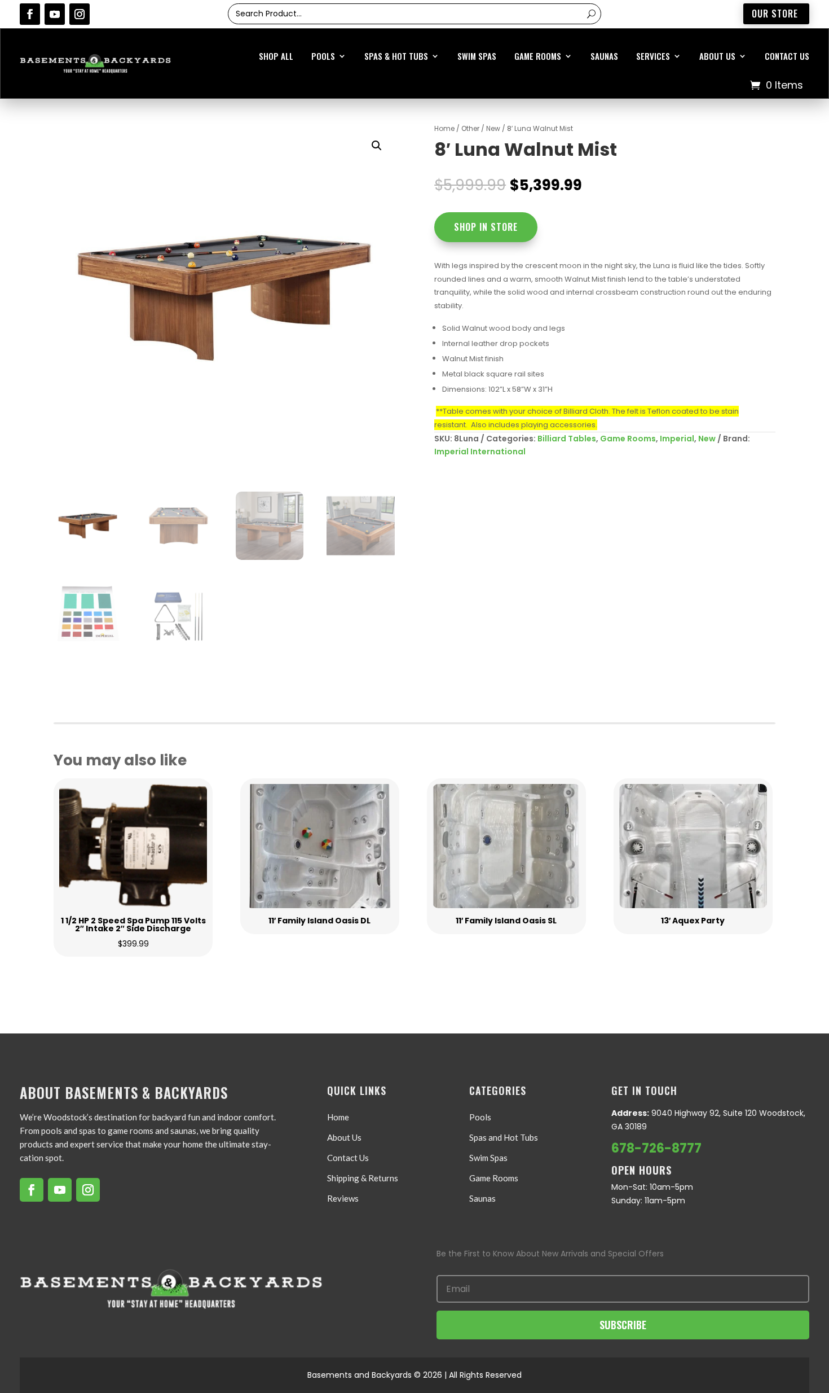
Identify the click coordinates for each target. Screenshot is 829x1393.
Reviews (343, 1198)
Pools (323, 56)
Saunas (604, 56)
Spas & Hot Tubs (396, 56)
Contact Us (787, 56)
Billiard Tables (566, 438)
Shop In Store (486, 227)
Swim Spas (476, 56)
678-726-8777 (656, 1148)
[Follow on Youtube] (55, 14)
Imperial (677, 438)
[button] (377, 145)
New (493, 128)
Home (444, 128)
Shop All (276, 56)
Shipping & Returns (362, 1178)
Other (470, 128)
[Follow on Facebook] (30, 14)
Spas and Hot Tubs (503, 1137)
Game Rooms (537, 56)
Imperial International (480, 451)
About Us (717, 56)
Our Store (775, 13)
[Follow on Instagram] (79, 14)
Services (653, 56)
